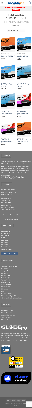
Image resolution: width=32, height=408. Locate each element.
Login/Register (5, 231)
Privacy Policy (5, 282)
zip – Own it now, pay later (9, 266)
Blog (2, 291)
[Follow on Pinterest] (19, 177)
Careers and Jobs (6, 293)
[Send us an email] (12, 177)
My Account (5, 235)
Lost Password (5, 233)
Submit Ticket (5, 247)
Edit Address (5, 240)
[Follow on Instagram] (6, 177)
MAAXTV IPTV (6, 203)
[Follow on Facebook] (3, 177)
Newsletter (4, 268)
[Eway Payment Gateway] (16, 362)
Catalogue (4, 273)
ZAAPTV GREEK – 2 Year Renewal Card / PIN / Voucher (8, 113)
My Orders (4, 242)
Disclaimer (4, 289)
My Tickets (4, 244)
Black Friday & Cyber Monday (10, 296)
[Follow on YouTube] (22, 177)
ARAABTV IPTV (6, 205)
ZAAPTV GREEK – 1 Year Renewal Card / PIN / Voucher (23, 85)
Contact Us (4, 319)
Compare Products (7, 271)
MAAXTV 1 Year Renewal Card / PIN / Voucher (22, 56)
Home (5, 22)
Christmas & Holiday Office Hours (11, 298)
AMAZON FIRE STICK (8, 209)
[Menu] (2, 3)
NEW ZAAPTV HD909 (8, 190)
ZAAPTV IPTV (5, 200)
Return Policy (5, 286)
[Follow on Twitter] (9, 177)
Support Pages (5, 277)
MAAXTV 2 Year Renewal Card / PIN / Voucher (7, 85)
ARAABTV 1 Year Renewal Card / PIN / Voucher (22, 113)
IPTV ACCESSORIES (7, 207)
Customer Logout (6, 249)
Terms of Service (6, 280)
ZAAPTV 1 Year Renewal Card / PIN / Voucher (8, 55)
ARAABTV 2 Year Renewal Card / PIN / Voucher (7, 141)
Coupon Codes (5, 275)
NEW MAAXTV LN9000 (8, 192)
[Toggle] (3, 214)
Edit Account (5, 238)
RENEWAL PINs (6, 198)
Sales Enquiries (5, 317)
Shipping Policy (6, 284)
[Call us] (15, 177)
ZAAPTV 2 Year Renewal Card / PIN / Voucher (24, 140)
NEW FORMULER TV (8, 194)
